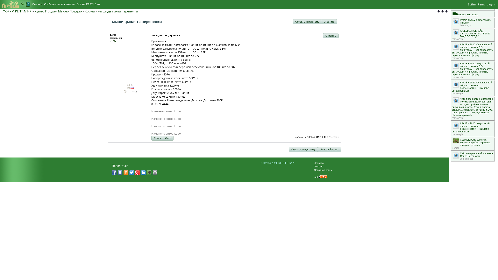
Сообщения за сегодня (59, 4)
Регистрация (486, 4)
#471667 (334, 137)
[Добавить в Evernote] (149, 172)
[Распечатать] (155, 172)
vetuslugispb (466, 159)
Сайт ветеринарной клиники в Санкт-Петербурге (476, 155)
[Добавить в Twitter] (131, 172)
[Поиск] (22, 3)
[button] (307, 21)
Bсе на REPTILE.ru (88, 4)
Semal (455, 148)
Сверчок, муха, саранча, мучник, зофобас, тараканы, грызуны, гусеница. (475, 142)
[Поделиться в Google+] (137, 172)
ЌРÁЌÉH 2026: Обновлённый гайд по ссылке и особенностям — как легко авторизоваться (472, 86)
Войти (472, 4)
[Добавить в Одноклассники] (126, 172)
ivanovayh (465, 25)
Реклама (318, 166)
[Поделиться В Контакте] (120, 172)
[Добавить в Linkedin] (143, 172)
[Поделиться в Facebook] (114, 172)
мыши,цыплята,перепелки (118, 11)
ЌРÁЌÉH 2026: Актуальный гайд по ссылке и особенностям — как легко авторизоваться (471, 127)
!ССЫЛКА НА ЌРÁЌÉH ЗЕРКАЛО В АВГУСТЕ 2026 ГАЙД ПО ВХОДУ (475, 34)
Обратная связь (323, 170)
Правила (319, 163)
